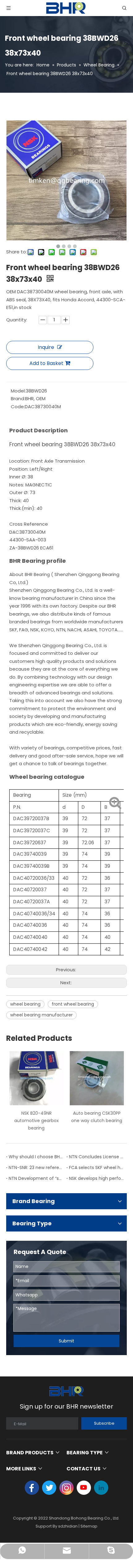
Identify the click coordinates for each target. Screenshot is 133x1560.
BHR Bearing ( (38, 574)
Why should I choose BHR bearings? (36, 1157)
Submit (66, 1341)
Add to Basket (46, 363)
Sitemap (88, 1526)
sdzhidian (68, 1526)
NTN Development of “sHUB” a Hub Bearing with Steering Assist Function (36, 1178)
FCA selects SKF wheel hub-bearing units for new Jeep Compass (96, 1167)
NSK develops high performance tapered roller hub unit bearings (96, 1178)
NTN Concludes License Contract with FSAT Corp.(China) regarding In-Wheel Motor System (96, 1157)
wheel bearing (25, 1004)
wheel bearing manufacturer (41, 1015)
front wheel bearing (73, 1004)
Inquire (46, 347)
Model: (18, 391)
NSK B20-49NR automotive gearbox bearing (36, 1120)
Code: (18, 406)
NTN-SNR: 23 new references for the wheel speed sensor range (36, 1167)
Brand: (18, 398)
